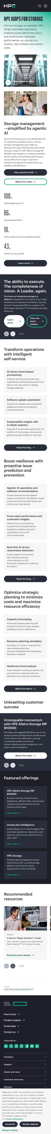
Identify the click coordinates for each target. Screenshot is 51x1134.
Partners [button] (8, 1087)
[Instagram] (16, 1046)
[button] (40, 5)
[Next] (12, 333)
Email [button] (10, 1026)
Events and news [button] (12, 1072)
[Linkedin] (6, 1046)
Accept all (10, 1124)
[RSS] (37, 1046)
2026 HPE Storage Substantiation (17, 989)
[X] (11, 1046)
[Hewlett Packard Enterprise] (9, 6)
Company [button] (8, 1057)
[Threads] (22, 1046)
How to (10, 1014)
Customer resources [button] (13, 1079)
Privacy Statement (14, 1119)
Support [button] (8, 1064)
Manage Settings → (11, 1130)
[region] (25, 306)
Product (12, 1020)
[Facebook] (27, 1046)
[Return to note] (33, 989)
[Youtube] (32, 1046)
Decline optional (30, 1124)
